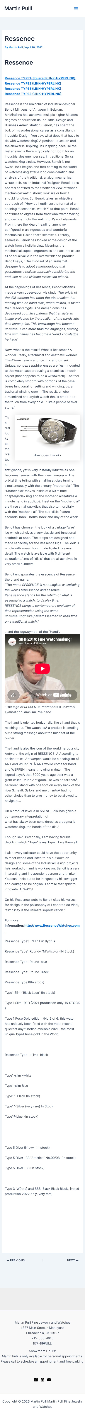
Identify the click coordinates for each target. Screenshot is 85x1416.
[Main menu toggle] (76, 8)
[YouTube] (49, 1380)
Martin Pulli (18, 8)
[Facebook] (36, 1380)
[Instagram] (42, 1380)
